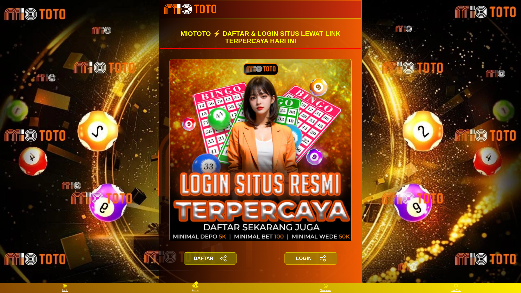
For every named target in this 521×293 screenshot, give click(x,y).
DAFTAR (203, 258)
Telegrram (325, 290)
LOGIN (304, 258)
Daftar (195, 290)
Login (65, 290)
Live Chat (456, 290)
